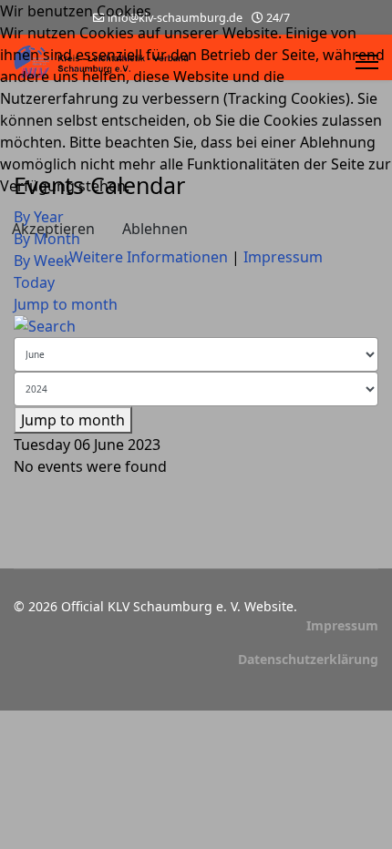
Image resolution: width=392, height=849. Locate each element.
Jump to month (66, 304)
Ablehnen (155, 229)
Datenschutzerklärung (308, 659)
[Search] (196, 326)
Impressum (342, 625)
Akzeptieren (53, 229)
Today (34, 282)
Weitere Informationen (148, 257)
